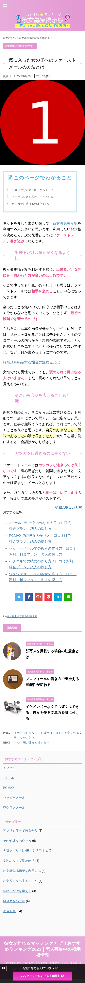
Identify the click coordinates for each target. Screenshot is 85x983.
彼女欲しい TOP (70, 507)
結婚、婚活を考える (17, 891)
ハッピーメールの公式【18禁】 (40, 975)
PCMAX (8, 787)
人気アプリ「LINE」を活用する (25, 850)
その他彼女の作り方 (17, 840)
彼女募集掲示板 (65, 223)
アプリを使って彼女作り (20, 830)
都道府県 (9, 911)
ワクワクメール (14, 807)
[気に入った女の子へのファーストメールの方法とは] (58, 597)
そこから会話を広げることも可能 (32, 196)
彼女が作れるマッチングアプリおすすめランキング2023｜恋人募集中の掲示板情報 (42, 949)
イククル (9, 768)
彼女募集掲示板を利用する (22, 616)
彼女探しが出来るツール (20, 881)
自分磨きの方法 (14, 901)
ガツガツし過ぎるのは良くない (31, 203)
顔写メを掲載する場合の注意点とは (31, 362)
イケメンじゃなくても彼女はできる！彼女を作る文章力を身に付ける (52, 712)
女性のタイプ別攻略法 (19, 860)
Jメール (8, 778)
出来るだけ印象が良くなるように (32, 190)
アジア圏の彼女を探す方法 (31, 742)
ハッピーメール (14, 797)
